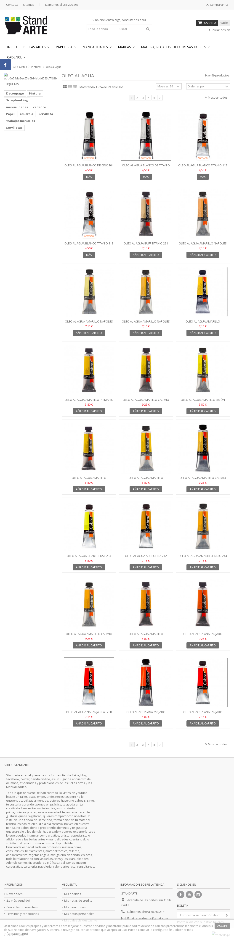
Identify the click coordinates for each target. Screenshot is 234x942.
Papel (10, 114)
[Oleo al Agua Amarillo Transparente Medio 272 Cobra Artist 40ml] (203, 291)
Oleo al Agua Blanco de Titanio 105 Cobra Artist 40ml (146, 167)
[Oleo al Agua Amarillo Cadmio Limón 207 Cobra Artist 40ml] (146, 370)
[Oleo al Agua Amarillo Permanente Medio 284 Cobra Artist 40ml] (146, 448)
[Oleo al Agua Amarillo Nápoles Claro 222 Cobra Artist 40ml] (89, 291)
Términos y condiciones (22, 914)
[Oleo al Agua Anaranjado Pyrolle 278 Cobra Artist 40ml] (203, 682)
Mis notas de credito (78, 901)
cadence (39, 107)
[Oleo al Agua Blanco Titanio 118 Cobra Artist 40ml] (89, 213)
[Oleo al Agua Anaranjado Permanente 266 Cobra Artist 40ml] (146, 682)
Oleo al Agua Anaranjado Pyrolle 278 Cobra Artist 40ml (203, 714)
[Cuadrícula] (65, 87)
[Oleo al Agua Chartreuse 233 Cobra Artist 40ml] (89, 526)
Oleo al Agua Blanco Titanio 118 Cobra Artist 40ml (88, 245)
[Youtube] (189, 894)
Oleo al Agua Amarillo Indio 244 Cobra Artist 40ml (202, 558)
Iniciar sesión (220, 30)
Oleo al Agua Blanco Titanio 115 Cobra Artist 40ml (202, 167)
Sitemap (29, 5)
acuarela (26, 114)
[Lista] (70, 87)
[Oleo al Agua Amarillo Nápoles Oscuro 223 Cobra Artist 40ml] (146, 291)
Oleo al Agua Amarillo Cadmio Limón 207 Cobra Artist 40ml (146, 402)
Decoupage (15, 93)
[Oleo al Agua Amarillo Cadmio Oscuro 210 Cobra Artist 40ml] (89, 604)
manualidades (17, 107)
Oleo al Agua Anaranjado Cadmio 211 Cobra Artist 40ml (202, 636)
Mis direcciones (75, 907)
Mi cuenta (69, 884)
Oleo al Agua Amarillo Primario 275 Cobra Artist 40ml (89, 402)
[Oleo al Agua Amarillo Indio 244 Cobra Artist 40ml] (203, 526)
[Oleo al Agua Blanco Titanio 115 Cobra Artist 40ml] (203, 135)
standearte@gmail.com (152, 918)
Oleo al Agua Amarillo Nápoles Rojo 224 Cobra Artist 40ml (203, 245)
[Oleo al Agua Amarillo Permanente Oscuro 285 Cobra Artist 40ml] (146, 604)
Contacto (12, 5)
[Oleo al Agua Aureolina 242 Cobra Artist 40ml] (146, 526)
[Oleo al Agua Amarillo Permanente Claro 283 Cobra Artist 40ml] (89, 448)
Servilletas (14, 128)
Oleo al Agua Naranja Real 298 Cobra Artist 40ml (89, 714)
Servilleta (45, 114)
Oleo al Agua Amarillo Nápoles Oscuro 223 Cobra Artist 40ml (146, 323)
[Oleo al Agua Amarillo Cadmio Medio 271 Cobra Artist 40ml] (203, 448)
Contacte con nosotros (22, 907)
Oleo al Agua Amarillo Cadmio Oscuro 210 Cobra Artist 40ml (89, 636)
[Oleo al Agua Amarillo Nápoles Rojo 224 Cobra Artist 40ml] (203, 213)
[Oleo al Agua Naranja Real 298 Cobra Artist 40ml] (89, 682)
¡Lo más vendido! (18, 901)
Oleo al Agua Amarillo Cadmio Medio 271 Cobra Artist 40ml (203, 480)
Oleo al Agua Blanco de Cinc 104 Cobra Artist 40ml (88, 167)
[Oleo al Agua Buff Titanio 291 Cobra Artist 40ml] (146, 213)
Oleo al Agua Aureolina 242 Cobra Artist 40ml (146, 558)
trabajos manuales (20, 121)
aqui (143, 20)
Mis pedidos (72, 894)
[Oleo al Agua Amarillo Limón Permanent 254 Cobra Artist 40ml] (203, 370)
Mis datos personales (79, 914)
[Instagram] (198, 894)
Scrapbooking (17, 100)
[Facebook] (180, 894)
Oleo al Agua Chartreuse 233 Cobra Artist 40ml (89, 558)
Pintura (35, 93)
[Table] (75, 87)
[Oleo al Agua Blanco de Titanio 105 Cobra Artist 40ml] (146, 135)
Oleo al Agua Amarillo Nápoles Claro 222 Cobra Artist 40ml (89, 323)
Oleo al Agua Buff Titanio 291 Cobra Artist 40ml (146, 245)
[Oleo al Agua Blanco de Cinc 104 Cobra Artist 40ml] (89, 135)
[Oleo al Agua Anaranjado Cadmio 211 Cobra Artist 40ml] (203, 604)
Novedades (14, 894)
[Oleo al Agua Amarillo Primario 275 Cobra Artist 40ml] (89, 370)
